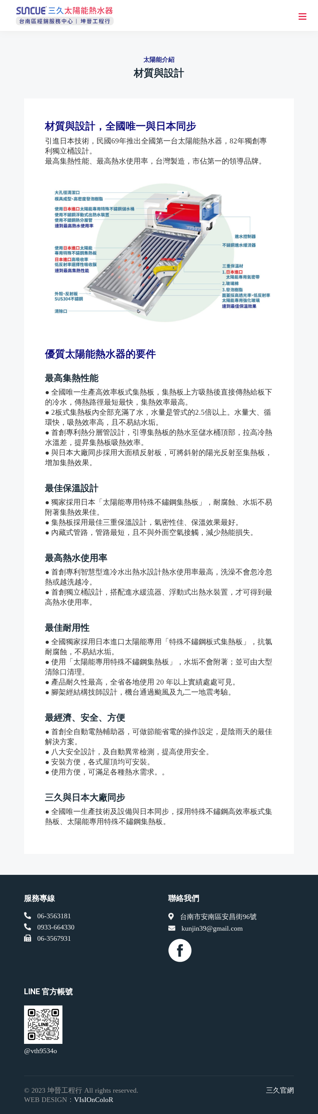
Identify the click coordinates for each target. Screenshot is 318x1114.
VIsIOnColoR (93, 1100)
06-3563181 (54, 916)
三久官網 (280, 1090)
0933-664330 (55, 927)
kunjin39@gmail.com (212, 928)
